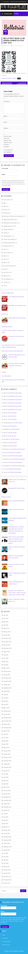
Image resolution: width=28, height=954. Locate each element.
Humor (5, 256)
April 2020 (5, 863)
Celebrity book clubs (8, 226)
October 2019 (6, 883)
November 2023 (7, 721)
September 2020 (7, 846)
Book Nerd (7, 45)
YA (4, 285)
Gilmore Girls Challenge (9, 239)
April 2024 (5, 704)
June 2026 (5, 618)
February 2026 (6, 631)
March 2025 (6, 668)
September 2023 (7, 727)
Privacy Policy (6, 1)
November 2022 (7, 760)
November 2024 (7, 681)
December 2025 (7, 638)
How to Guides (7, 252)
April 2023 (5, 744)
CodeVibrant (21, 951)
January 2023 (6, 754)
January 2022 (6, 793)
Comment (7, 101)
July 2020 (5, 853)
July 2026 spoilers (12, 412)
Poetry (5, 269)
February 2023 (6, 750)
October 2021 (6, 803)
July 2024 (5, 694)
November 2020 (7, 840)
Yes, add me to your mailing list (8, 151)
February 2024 (6, 711)
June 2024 (5, 698)
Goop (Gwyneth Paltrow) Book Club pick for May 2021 (21, 83)
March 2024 (6, 707)
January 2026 (6, 635)
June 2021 (5, 817)
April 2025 (5, 664)
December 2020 (7, 836)
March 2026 (6, 628)
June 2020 (5, 856)
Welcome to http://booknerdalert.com (18, 1)
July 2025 (5, 655)
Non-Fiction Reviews (8, 265)
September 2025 (7, 648)
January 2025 (6, 674)
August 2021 (6, 810)
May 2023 (5, 741)
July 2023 (5, 734)
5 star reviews (6, 199)
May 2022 (5, 780)
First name (5, 168)
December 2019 (7, 876)
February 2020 (6, 870)
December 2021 (7, 797)
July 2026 (5, 615)
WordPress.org (6, 944)
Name (6, 116)
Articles (5, 209)
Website (6, 128)
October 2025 (6, 645)
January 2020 (6, 873)
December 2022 (7, 757)
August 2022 (6, 770)
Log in (3, 935)
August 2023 (6, 731)
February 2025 (6, 671)
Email (5, 122)
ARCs (4, 206)
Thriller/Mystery (7, 279)
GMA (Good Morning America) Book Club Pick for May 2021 (7, 83)
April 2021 (5, 823)
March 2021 (6, 827)
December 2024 (7, 678)
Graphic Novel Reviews (9, 242)
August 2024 (6, 691)
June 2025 (5, 658)
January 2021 (6, 833)
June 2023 (5, 737)
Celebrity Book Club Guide (9, 219)
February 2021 (6, 830)
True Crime (6, 282)
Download (19, 78)
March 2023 (6, 747)
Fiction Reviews (7, 236)
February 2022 (6, 790)
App (4, 203)
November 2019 (7, 879)
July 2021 (5, 813)
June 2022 (5, 777)
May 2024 (5, 701)
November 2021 (7, 800)
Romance (5, 275)
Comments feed (6, 941)
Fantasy (5, 232)
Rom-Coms (6, 272)
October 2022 (6, 764)
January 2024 (6, 714)
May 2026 (5, 621)
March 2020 (6, 866)
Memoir (5, 262)
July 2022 (5, 774)
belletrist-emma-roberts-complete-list (9, 78)
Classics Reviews (7, 229)
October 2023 (6, 724)
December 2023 (7, 717)
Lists (4, 259)
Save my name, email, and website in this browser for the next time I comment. (8, 141)
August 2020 (6, 850)
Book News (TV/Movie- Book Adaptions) (13, 216)
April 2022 (5, 784)
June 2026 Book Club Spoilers (17, 449)
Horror (5, 249)
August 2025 (6, 651)
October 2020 (6, 843)
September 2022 (7, 767)
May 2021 (5, 820)
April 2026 (5, 625)
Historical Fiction (7, 246)
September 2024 (7, 688)
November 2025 (7, 641)
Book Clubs (6, 213)
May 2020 (5, 860)
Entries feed (5, 938)
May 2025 (5, 661)
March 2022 (6, 787)
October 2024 (6, 684)
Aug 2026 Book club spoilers (14, 393)
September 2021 (7, 807)
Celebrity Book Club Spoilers (10, 222)
